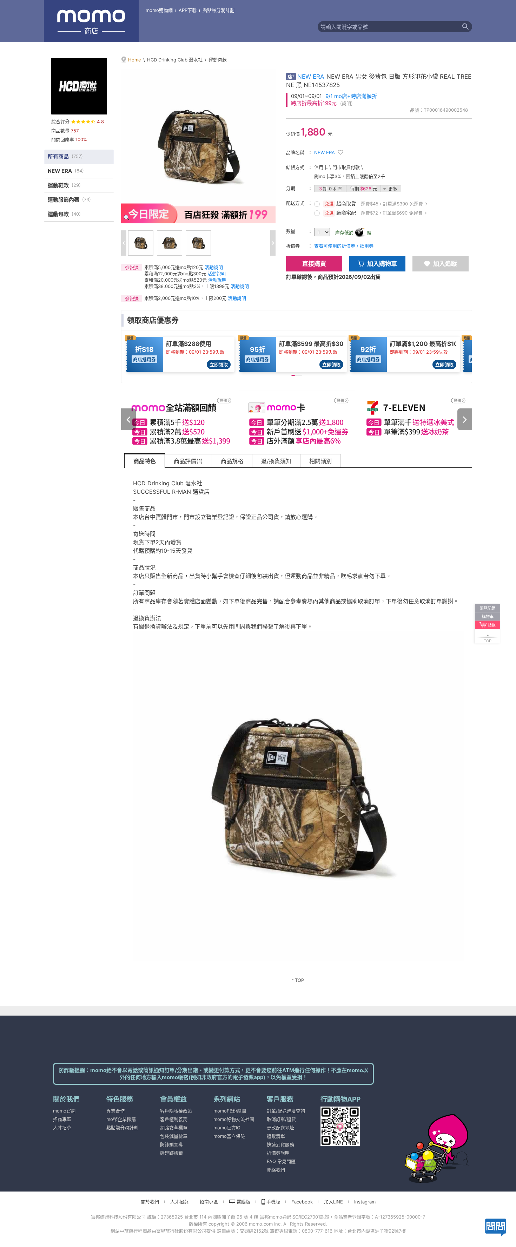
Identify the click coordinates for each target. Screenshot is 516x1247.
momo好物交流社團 (233, 1119)
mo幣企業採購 (121, 1119)
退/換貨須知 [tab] (276, 461)
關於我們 (150, 1202)
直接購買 (314, 263)
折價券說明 (278, 1153)
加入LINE (333, 1202)
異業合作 (115, 1111)
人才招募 (62, 1127)
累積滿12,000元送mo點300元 (175, 273)
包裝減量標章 (173, 1136)
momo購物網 (159, 10)
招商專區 (62, 1119)
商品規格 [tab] (232, 461)
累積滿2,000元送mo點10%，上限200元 (185, 298)
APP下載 (188, 10)
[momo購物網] (423, 1139)
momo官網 (64, 1111)
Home (134, 60)
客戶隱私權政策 (176, 1111)
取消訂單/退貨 (281, 1119)
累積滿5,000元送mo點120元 (173, 267)
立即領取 (219, 364)
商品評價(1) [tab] (188, 461)
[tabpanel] (298, 729)
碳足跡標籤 (171, 1153)
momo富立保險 (229, 1136)
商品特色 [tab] (144, 461)
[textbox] (388, 26)
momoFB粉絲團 (229, 1111)
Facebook (302, 1202)
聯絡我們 (276, 1170)
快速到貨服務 (280, 1144)
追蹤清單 (276, 1136)
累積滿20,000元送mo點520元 (175, 280)
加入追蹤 (445, 263)
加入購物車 (382, 263)
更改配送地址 (280, 1127)
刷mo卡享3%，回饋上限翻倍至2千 (349, 176)
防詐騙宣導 (171, 1144)
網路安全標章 (173, 1127)
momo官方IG (226, 1127)
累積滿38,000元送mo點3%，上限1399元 (186, 286)
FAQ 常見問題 (281, 1161)
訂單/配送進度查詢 (286, 1111)
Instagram (365, 1202)
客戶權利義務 (173, 1119)
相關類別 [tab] (320, 461)
